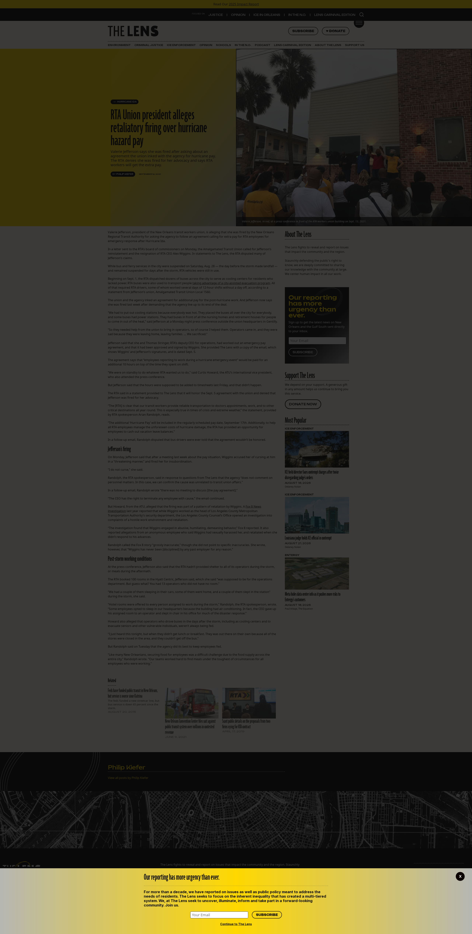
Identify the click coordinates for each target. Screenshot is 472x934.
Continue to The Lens (236, 924)
